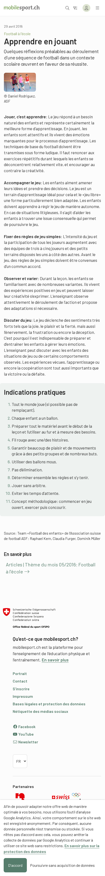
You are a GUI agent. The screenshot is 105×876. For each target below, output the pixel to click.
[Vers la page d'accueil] (22, 8)
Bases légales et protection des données (49, 703)
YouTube (26, 734)
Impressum (23, 696)
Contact (20, 681)
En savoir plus (55, 659)
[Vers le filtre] (75, 8)
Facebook (26, 726)
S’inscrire (21, 688)
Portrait (20, 673)
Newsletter (28, 741)
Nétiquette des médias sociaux (40, 711)
